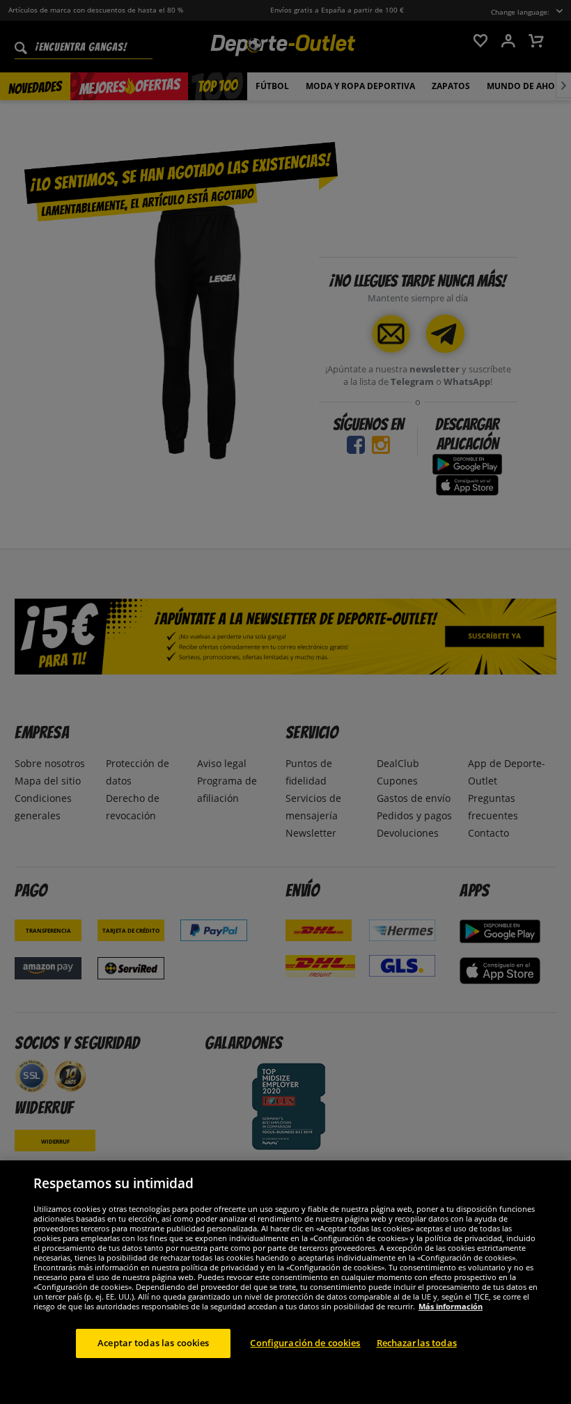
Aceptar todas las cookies (153, 1342)
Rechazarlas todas (417, 1342)
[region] (285, 1282)
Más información (451, 1306)
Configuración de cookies (305, 1342)
